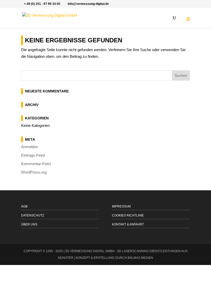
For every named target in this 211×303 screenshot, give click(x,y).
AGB (24, 206)
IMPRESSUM (121, 206)
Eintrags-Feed (33, 155)
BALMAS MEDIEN (140, 258)
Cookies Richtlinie (128, 215)
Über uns (29, 224)
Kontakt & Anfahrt (128, 224)
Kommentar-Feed (36, 164)
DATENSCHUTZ (32, 215)
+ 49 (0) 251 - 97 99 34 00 (42, 4)
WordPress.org (34, 172)
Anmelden (29, 147)
